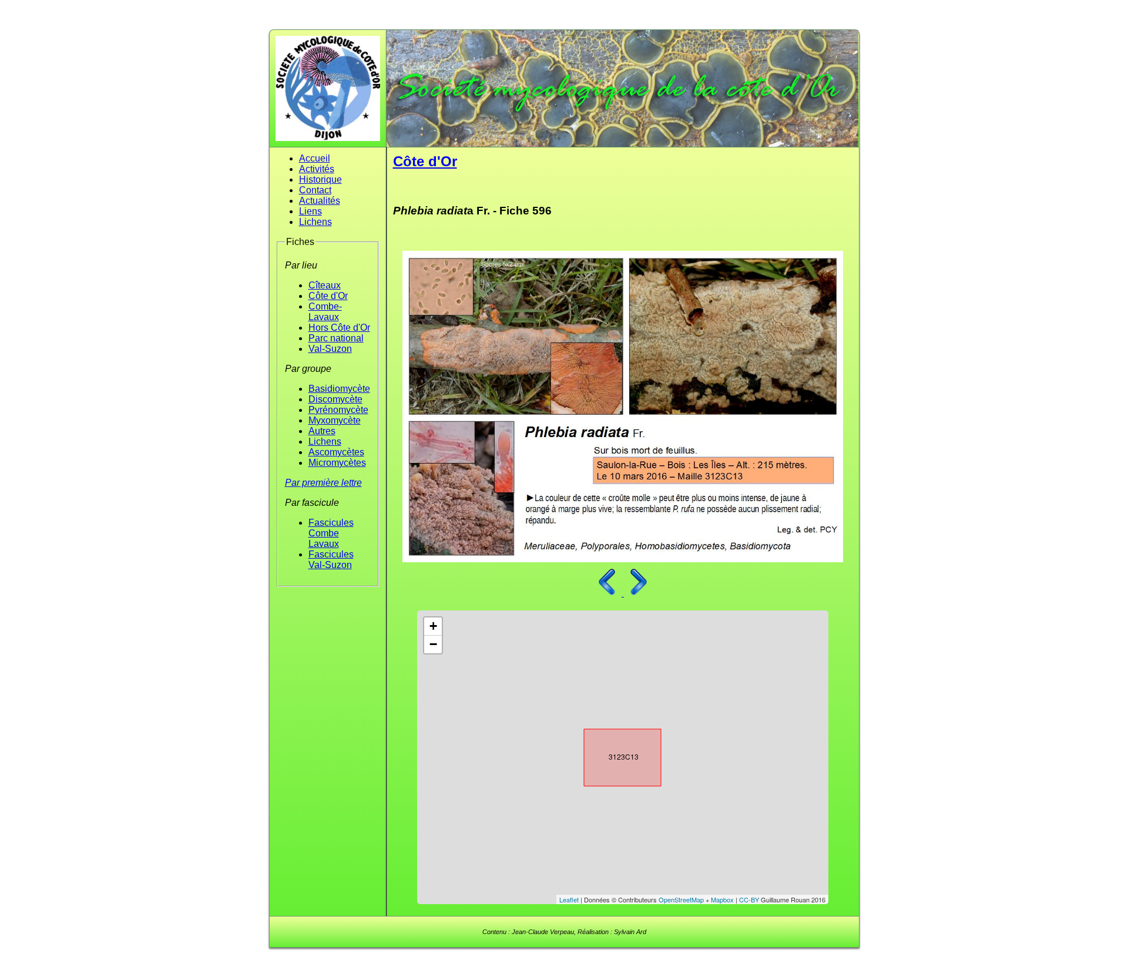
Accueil (314, 158)
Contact (315, 190)
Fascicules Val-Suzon (331, 559)
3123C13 (612, 754)
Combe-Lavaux (325, 311)
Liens (310, 211)
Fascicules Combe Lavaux (331, 533)
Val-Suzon (330, 349)
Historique (320, 179)
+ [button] (433, 626)
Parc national (336, 338)
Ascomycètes (336, 452)
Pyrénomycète (338, 410)
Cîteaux (324, 285)
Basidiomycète (339, 389)
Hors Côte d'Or (339, 328)
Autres (321, 431)
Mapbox (722, 899)
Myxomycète (334, 420)
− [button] (433, 644)
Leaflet (569, 899)
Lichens (315, 222)
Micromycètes (337, 463)
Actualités (319, 201)
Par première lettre (323, 483)
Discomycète (335, 399)
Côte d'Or (328, 296)
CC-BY (749, 899)
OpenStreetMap (681, 899)
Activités (316, 169)
